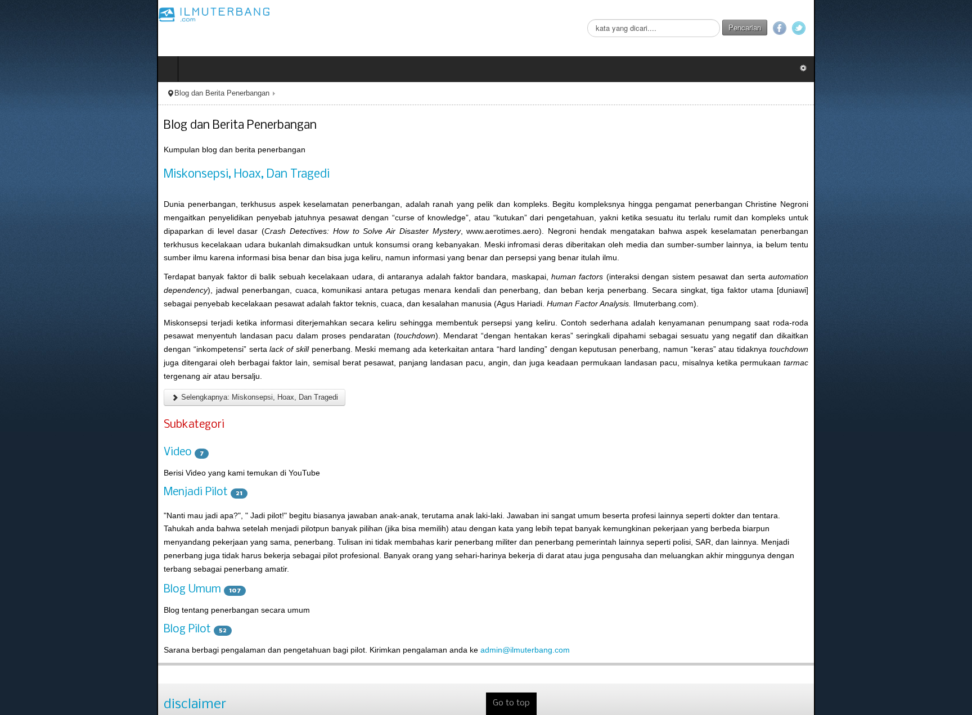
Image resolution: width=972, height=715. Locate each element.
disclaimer (38, 624)
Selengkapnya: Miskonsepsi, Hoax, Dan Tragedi (101, 343)
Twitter (955, 28)
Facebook (936, 28)
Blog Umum (35, 509)
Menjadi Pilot (39, 438)
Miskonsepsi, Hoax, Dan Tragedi (90, 174)
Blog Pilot (30, 549)
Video (21, 399)
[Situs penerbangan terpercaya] (57, 14)
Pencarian (901, 27)
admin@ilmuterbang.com (368, 569)
